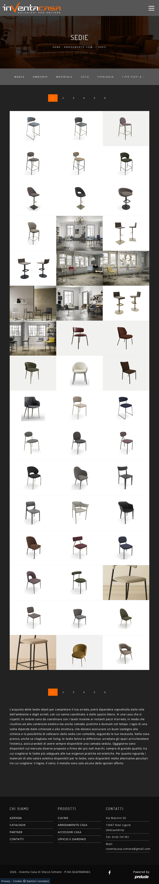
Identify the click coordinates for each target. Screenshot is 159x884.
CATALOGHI (18, 825)
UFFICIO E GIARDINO (72, 839)
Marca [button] (19, 76)
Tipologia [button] (105, 76)
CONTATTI (17, 839)
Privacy (5, 881)
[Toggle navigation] (151, 8)
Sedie (102, 47)
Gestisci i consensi (38, 881)
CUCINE (63, 818)
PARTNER (16, 832)
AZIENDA (16, 818)
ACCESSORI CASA (69, 832)
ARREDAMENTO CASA (72, 825)
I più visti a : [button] (133, 76)
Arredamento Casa (78, 47)
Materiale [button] (64, 76)
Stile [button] (85, 76)
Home (57, 47)
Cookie (17, 881)
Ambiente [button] (40, 76)
